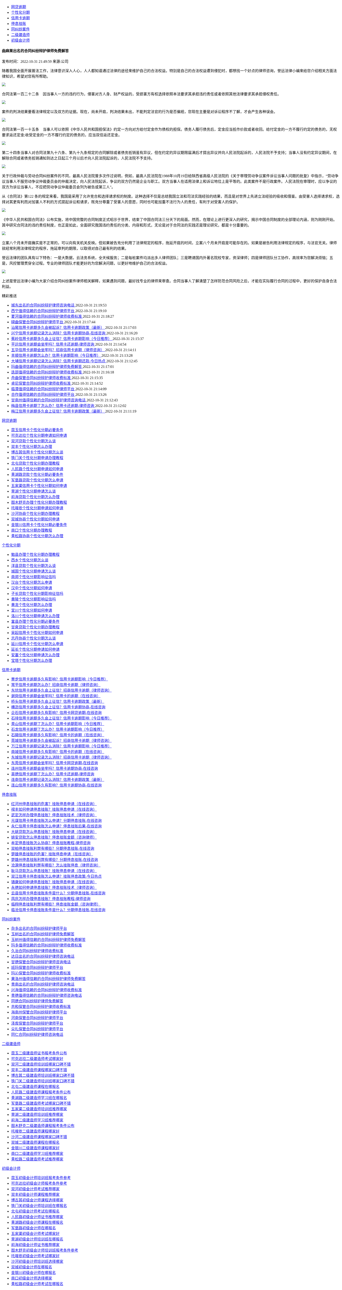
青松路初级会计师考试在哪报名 (37, 1284)
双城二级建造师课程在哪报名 (35, 1142)
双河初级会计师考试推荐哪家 (35, 1189)
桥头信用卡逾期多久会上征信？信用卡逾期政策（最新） (57, 701)
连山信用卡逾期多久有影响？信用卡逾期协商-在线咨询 (56, 785)
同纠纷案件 (20, 29)
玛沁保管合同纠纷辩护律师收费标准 (41, 973)
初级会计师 (20, 40)
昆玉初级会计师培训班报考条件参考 (41, 1178)
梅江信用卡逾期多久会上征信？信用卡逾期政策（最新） (58, 411)
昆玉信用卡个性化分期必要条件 (37, 430)
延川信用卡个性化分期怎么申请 (37, 644)
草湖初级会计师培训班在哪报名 (37, 1239)
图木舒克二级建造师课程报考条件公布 (42, 1126)
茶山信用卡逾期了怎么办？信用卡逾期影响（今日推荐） (57, 724)
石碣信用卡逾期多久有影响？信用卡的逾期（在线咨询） (57, 735)
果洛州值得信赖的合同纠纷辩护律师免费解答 (48, 979)
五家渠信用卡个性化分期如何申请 (39, 486)
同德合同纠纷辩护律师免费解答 (37, 1001)
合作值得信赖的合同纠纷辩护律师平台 (43, 395)
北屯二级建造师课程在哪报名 (35, 1087)
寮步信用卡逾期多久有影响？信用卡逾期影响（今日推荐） (59, 679)
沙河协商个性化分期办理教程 (35, 514)
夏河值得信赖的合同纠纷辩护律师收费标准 (47, 316)
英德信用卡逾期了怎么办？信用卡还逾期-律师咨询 (52, 774)
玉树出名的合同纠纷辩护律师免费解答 (42, 934)
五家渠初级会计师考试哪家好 (35, 1234)
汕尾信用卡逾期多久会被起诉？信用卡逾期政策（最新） (58, 328)
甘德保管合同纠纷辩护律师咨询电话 (41, 962)
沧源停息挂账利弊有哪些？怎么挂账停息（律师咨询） (56, 865)
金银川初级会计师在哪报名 (33, 1273)
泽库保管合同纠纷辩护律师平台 (37, 1023)
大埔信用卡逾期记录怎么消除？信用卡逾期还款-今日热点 (58, 361)
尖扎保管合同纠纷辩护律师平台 (37, 1029)
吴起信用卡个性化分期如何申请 (37, 633)
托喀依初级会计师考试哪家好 (35, 1256)
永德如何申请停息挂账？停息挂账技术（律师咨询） (54, 888)
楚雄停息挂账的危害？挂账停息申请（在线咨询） (52, 854)
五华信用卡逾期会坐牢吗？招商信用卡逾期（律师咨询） (58, 350)
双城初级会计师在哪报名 (31, 1267)
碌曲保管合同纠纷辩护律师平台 (37, 322)
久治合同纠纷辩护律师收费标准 (37, 951)
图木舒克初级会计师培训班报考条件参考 (44, 1250)
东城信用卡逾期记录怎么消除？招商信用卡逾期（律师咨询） (61, 757)
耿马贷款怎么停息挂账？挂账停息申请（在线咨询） (54, 871)
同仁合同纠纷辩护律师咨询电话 (37, 1035)
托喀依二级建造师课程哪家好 (35, 1131)
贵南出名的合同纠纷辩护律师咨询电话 (42, 984)
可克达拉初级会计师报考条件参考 (39, 1183)
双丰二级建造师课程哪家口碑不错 (39, 1070)
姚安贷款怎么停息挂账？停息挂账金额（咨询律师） (54, 837)
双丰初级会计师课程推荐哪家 (35, 1195)
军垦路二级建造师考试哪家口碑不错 (41, 1103)
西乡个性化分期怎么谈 (29, 560)
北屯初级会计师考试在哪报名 (35, 1211)
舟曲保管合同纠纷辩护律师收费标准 (41, 378)
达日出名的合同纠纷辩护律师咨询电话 (42, 956)
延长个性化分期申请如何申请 (35, 649)
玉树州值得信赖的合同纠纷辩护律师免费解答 (48, 940)
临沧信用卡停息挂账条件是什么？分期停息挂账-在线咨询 (58, 910)
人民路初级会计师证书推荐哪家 (37, 1217)
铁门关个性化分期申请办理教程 (37, 458)
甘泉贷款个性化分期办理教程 (35, 627)
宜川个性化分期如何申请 (31, 610)
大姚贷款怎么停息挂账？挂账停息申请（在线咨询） (54, 832)
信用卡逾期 (20, 18)
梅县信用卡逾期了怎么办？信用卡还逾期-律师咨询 (53, 406)
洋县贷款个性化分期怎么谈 (33, 566)
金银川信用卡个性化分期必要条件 (39, 525)
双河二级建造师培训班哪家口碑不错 (41, 1064)
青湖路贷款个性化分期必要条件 (37, 475)
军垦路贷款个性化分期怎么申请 (37, 480)
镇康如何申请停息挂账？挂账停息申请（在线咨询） (54, 882)
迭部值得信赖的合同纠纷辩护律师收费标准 (47, 372)
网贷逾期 (18, 7)
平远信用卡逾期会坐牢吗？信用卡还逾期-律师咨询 (53, 344)
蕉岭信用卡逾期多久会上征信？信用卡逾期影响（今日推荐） (62, 339)
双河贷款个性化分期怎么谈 (33, 441)
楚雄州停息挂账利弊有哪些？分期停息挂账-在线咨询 (54, 860)
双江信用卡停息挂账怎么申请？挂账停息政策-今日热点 (56, 876)
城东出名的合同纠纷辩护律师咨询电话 (43, 305)
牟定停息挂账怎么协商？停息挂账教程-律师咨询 (51, 843)
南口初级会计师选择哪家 (31, 1278)
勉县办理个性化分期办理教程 (35, 555)
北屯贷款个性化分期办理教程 (35, 463)
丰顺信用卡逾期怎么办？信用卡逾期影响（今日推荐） (56, 355)
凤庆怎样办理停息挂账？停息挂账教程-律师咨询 (51, 899)
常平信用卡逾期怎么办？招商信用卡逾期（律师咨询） (56, 685)
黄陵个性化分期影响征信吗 (33, 599)
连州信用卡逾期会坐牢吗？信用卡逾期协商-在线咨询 (54, 768)
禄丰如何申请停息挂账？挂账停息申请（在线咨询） (54, 809)
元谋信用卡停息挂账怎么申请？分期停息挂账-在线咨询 (56, 821)
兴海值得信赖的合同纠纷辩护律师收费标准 (46, 990)
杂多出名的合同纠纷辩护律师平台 (39, 928)
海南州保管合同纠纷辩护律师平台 (39, 1012)
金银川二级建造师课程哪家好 (35, 1148)
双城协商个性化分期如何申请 (35, 519)
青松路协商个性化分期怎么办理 (37, 536)
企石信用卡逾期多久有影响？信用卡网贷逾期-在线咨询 (56, 713)
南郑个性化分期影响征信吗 (33, 577)
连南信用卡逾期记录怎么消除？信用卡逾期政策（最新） (57, 780)
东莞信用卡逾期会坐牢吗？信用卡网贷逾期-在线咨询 (54, 763)
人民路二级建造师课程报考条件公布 (41, 1092)
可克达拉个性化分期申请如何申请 (39, 435)
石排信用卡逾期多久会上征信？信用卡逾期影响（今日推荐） (61, 718)
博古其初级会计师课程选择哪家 (37, 1200)
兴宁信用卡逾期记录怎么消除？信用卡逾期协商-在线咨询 (58, 333)
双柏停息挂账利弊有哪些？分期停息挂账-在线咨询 (52, 848)
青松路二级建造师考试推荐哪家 (37, 1159)
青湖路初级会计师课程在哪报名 (37, 1222)
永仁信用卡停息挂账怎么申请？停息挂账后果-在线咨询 (56, 826)
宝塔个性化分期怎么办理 (31, 661)
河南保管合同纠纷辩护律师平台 (37, 1018)
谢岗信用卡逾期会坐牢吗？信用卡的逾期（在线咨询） (56, 696)
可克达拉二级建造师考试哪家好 (37, 1059)
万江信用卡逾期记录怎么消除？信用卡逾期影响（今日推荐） (61, 746)
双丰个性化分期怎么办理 (31, 447)
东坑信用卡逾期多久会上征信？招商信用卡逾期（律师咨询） (61, 690)
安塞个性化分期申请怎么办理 (35, 655)
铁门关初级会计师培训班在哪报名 (39, 1206)
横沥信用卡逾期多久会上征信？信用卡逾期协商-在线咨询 (58, 707)
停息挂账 (18, 24)
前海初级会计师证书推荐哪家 (35, 1245)
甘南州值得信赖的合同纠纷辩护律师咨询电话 (49, 400)
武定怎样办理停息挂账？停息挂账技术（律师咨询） (54, 815)
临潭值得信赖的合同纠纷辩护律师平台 (43, 389)
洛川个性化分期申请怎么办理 (35, 616)
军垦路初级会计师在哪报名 (33, 1228)
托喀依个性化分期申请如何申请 (37, 508)
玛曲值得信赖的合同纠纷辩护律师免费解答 (47, 367)
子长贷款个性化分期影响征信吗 (37, 594)
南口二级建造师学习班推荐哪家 (37, 1154)
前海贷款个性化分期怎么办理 (35, 497)
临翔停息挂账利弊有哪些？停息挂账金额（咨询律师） (56, 904)
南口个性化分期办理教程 (31, 530)
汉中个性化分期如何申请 (31, 588)
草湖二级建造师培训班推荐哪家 (37, 1115)
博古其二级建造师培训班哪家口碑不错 (42, 1075)
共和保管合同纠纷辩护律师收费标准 (41, 1007)
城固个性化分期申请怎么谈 (33, 571)
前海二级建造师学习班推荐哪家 (37, 1120)
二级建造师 (20, 35)
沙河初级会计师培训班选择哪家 (37, 1261)
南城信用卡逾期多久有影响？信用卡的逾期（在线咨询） (57, 752)
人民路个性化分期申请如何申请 (37, 469)
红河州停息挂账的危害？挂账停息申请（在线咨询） (54, 804)
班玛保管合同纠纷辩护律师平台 (37, 968)
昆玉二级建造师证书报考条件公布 (39, 1053)
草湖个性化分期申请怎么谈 (33, 491)
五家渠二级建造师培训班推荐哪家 (39, 1109)
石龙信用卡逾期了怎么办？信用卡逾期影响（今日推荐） (57, 729)
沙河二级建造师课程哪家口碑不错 (39, 1137)
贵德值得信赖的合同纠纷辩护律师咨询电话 (46, 995)
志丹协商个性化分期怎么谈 (33, 638)
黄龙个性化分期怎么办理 (31, 605)
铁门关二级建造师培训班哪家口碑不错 (42, 1081)
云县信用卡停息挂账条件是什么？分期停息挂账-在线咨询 (58, 893)
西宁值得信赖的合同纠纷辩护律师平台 (43, 311)
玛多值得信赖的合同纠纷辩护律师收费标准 (46, 945)
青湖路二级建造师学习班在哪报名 (39, 1098)
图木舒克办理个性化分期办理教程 (39, 502)
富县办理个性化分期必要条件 (35, 621)
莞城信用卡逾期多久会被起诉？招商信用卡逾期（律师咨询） (61, 741)
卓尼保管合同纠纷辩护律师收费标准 (41, 383)
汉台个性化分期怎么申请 (31, 582)
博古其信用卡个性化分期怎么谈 (37, 452)
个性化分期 (20, 12)
